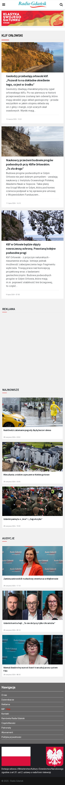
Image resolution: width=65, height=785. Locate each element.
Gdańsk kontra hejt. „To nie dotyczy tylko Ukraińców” (29, 623)
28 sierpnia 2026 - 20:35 (11, 482)
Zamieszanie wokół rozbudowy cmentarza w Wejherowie (30, 578)
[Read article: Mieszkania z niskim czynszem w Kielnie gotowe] (32, 459)
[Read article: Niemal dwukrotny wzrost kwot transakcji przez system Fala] (32, 652)
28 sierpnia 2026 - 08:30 (11, 674)
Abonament (7, 732)
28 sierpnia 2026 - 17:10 (11, 586)
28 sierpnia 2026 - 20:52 (11, 437)
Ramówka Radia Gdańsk (13, 718)
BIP (3, 709)
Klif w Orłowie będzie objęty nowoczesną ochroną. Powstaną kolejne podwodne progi (31, 248)
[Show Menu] (3, 4)
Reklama (6, 704)
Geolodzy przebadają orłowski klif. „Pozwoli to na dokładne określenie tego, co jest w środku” (28, 80)
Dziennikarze (8, 700)
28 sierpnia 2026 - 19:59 (11, 526)
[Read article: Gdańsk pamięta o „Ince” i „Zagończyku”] (32, 503)
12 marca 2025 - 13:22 (14, 119)
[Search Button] (61, 4)
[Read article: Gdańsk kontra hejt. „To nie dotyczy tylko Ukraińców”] (32, 607)
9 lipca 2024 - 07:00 (13, 294)
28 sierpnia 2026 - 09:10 (11, 630)
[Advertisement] (32, 349)
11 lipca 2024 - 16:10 (13, 203)
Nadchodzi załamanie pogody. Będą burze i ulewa (27, 430)
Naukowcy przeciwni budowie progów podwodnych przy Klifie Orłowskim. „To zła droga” (29, 164)
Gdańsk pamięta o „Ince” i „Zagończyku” (22, 519)
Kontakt (5, 714)
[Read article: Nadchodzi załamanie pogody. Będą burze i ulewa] (32, 414)
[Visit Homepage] (32, 5)
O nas (4, 695)
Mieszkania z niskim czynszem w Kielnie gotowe (26, 474)
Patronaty (6, 728)
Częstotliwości (8, 723)
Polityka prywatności (11, 737)
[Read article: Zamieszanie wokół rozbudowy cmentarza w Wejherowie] (32, 563)
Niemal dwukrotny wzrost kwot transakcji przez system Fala (30, 669)
